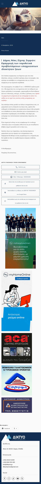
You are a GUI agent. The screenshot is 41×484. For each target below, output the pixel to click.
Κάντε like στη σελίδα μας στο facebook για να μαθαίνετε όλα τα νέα (21, 183)
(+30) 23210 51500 (8, 460)
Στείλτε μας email (22, 172)
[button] (2, 4)
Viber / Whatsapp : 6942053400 (22, 177)
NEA (2, 38)
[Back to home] (20, 4)
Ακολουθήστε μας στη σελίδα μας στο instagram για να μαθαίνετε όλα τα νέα (22, 201)
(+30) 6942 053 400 (9, 462)
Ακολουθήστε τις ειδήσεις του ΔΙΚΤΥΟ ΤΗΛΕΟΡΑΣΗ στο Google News (22, 192)
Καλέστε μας (22, 167)
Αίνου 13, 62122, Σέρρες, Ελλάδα (13, 449)
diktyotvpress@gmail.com (10, 467)
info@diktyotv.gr (7, 464)
